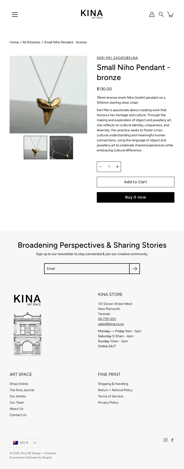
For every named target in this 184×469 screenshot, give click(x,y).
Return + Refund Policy (115, 390)
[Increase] (117, 166)
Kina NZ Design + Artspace (38, 453)
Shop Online (19, 384)
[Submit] (134, 268)
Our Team (17, 402)
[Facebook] (172, 440)
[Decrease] (100, 166)
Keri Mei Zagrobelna (117, 58)
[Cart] (170, 14)
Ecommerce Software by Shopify (31, 457)
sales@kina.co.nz (111, 324)
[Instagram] (165, 440)
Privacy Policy (108, 402)
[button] (161, 14)
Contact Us (18, 415)
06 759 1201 (107, 319)
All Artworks (31, 42)
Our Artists (18, 396)
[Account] (152, 14)
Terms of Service (110, 396)
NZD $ (24, 443)
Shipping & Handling (113, 384)
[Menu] (15, 15)
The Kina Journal (22, 390)
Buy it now (135, 197)
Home (14, 42)
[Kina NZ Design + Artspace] (92, 14)
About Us (16, 409)
